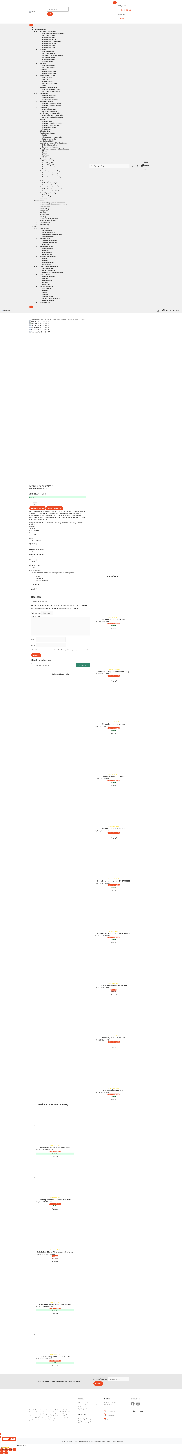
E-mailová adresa (100, 1379)
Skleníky (45, 278)
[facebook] (133, 1404)
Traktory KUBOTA (48, 121)
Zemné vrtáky (44, 209)
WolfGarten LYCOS (48, 81)
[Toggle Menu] (115, 2)
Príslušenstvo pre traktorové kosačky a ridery (55, 149)
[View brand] (36, 491)
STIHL (44, 85)
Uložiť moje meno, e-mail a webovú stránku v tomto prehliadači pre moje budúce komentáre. (61, 650)
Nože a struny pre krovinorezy (52, 234)
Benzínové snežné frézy (50, 173)
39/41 (33, 567)
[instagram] (138, 1404)
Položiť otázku (83, 665)
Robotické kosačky (48, 57)
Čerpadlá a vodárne (46, 159)
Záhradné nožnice (48, 300)
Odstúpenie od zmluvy (84, 1421)
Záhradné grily (45, 238)
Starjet (44, 153)
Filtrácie (44, 260)
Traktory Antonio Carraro (50, 125)
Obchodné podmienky (84, 1419)
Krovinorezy (44, 69)
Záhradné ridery (45, 131)
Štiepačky (43, 199)
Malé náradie (46, 288)
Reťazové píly (44, 181)
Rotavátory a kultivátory (48, 31)
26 (32, 551)
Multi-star (45, 294)
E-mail (33, 645)
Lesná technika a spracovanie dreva (45, 179)
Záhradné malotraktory (49, 95)
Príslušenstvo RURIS (49, 45)
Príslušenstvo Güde (48, 37)
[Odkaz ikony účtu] (133, 166)
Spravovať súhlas (118, 1441)
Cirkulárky (45, 195)
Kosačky (43, 49)
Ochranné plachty (48, 236)
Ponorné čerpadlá (48, 165)
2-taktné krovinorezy (49, 71)
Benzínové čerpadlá (48, 167)
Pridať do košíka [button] (113, 623)
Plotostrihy (43, 107)
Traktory (43, 119)
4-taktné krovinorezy (49, 73)
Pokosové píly (46, 197)
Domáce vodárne (47, 169)
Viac (35, 226)
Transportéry (44, 215)
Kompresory (44, 211)
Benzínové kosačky (48, 53)
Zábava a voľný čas (46, 246)
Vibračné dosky (45, 207)
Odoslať (98, 1383)
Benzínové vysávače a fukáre (51, 91)
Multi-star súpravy (48, 296)
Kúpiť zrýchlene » (54, 508)
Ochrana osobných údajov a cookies (101, 1441)
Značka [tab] (38, 576)
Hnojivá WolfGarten (48, 270)
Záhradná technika (40, 29)
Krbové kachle (47, 280)
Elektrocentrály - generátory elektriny (52, 203)
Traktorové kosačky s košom (51, 103)
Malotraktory (44, 93)
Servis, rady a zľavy (97, 166)
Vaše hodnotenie (36, 613)
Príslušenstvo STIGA (49, 43)
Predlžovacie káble (48, 232)
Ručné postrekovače (49, 139)
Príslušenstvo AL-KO (49, 47)
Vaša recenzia (36, 616)
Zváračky (43, 217)
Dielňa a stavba (39, 201)
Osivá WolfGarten (48, 268)
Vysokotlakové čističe (47, 141)
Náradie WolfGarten (46, 286)
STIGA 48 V (46, 79)
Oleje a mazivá (47, 230)
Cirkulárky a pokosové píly (49, 193)
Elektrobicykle (47, 252)
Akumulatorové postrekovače (52, 137)
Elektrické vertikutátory (50, 145)
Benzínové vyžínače (48, 67)
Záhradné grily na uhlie (49, 242)
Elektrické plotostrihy (49, 109)
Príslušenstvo (46, 129)
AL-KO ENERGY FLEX (49, 83)
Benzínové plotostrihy (49, 111)
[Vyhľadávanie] (50, 14)
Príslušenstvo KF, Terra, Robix (52, 41)
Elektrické (45, 244)
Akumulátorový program (48, 75)
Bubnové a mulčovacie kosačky (52, 55)
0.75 (33, 545)
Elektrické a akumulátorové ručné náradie (53, 205)
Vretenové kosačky (48, 59)
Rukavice (45, 290)
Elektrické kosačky (48, 51)
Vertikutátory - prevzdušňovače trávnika (53, 143)
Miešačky (43, 213)
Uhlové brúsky (45, 222)
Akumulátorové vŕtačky (47, 220)
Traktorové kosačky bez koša (51, 105)
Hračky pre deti (47, 254)
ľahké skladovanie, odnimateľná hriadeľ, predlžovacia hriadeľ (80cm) (53, 573)
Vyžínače (43, 63)
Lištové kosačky (47, 61)
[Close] (31, 307)
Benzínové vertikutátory (50, 147)
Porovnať (32, 527)
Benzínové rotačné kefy (50, 175)
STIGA (44, 151)
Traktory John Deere (49, 127)
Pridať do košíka (37, 508)
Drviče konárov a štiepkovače (50, 113)
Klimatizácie (46, 284)
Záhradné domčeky (48, 276)
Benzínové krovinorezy (59, 319)
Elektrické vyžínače (48, 65)
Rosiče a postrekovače (47, 133)
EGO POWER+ (47, 77)
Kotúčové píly (44, 224)
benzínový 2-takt (37, 540)
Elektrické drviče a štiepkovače (52, 115)
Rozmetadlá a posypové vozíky (52, 272)
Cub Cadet (45, 155)
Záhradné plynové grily (49, 240)
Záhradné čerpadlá (48, 161)
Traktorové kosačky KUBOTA (52, 123)
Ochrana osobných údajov (85, 1423)
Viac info (113, 990)
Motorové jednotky (48, 97)
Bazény (44, 258)
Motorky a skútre (47, 248)
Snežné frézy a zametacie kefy (50, 171)
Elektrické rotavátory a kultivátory (53, 33)
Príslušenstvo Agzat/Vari (50, 99)
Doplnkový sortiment (84, 1409)
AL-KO (44, 157)
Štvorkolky (45, 250)
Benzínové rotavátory (49, 35)
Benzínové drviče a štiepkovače (52, 117)
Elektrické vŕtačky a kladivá (49, 219)
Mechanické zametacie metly (51, 177)
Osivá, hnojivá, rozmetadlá (49, 266)
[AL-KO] (38, 593)
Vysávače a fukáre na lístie (48, 87)
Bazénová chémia (48, 262)
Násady (44, 292)
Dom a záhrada (45, 274)
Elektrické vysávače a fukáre (51, 89)
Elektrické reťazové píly (50, 183)
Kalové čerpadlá (47, 163)
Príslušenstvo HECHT (49, 39)
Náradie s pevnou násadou (51, 298)
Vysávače (45, 282)
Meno (33, 639)
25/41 (33, 562)
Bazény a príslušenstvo (48, 256)
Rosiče (44, 135)
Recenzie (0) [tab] (40, 578)
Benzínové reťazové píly (50, 185)
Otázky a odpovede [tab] (42, 580)
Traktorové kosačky (46, 101)
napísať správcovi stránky (81, 1441)
